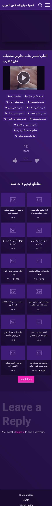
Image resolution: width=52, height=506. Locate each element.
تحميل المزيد (26, 379)
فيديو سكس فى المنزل (16, 119)
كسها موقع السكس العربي (16, 5)
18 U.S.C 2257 (26, 494)
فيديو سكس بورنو (15, 107)
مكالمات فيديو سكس (26, 136)
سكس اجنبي (15, 96)
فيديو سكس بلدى (36, 102)
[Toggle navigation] (47, 5)
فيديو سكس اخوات (35, 96)
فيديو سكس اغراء (16, 102)
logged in (20, 432)
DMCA (26, 500)
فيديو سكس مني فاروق (26, 124)
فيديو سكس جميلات (36, 107)
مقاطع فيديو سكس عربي (26, 130)
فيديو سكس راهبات (15, 113)
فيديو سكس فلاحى (37, 113)
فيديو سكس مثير (39, 119)
